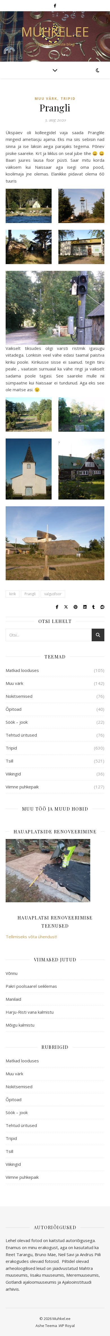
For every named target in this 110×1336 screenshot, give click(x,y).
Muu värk (46, 98)
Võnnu (11, 973)
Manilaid (13, 999)
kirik (12, 593)
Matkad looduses (22, 670)
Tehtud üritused (21, 735)
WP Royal (67, 1325)
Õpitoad (13, 709)
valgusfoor (52, 593)
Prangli (30, 593)
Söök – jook (17, 722)
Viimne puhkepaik (22, 787)
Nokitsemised (19, 696)
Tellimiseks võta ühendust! (31, 936)
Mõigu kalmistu (20, 1025)
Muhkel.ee (55, 31)
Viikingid (13, 774)
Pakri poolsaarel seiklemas (31, 986)
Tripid (68, 98)
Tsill (9, 761)
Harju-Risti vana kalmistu (30, 1012)
